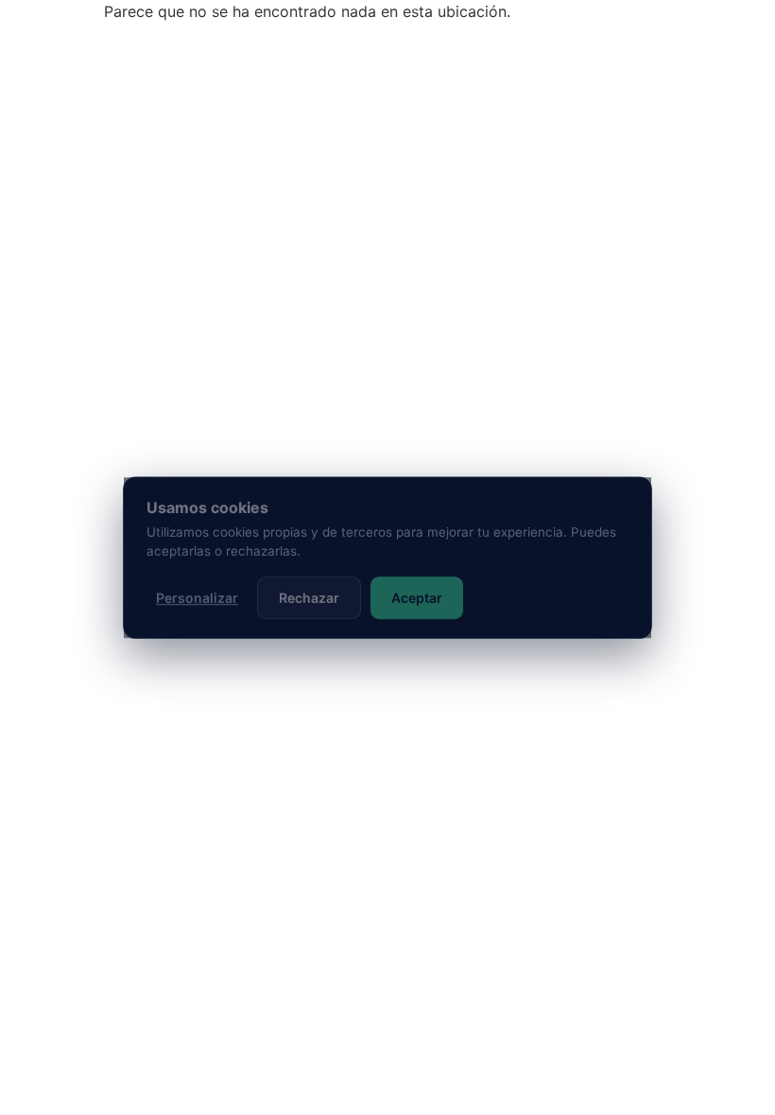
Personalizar (197, 598)
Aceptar (416, 598)
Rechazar (309, 598)
